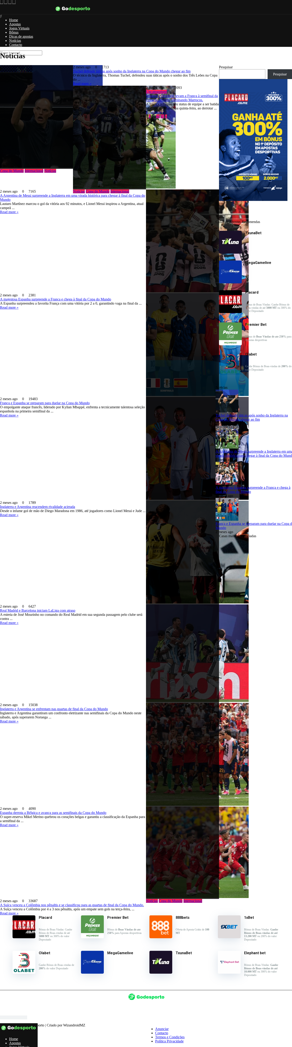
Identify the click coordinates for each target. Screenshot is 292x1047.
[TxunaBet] (230, 252)
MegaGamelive (120, 953)
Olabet (44, 953)
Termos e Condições (170, 1037)
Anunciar (162, 1029)
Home (13, 20)
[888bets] (160, 937)
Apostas (15, 24)
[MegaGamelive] (230, 282)
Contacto (15, 45)
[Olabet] (230, 374)
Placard (45, 917)
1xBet (249, 917)
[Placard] (230, 312)
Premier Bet (117, 917)
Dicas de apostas (21, 36)
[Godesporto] (73, 12)
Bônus (13, 32)
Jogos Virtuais (19, 28)
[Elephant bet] (229, 972)
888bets (183, 917)
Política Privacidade (169, 1041)
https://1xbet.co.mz (13, 1017)
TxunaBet (184, 953)
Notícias (15, 41)
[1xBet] (229, 937)
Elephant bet (255, 953)
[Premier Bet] (230, 344)
